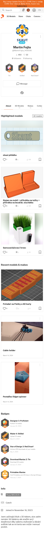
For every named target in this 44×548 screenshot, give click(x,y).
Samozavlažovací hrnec (14, 248)
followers (16, 58)
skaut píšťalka (9, 155)
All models (37, 116)
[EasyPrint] (23, 10)
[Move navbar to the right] (41, 16)
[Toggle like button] (4, 159)
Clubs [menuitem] (28, 16)
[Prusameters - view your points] (28, 10)
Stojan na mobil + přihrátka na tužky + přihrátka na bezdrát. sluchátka (21, 201)
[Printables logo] (2, 16)
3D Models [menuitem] (11, 16)
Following (27, 58)
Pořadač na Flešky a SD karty (17, 304)
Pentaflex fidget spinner (14, 396)
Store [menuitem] (20, 16)
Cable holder (9, 350)
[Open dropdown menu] (40, 35)
